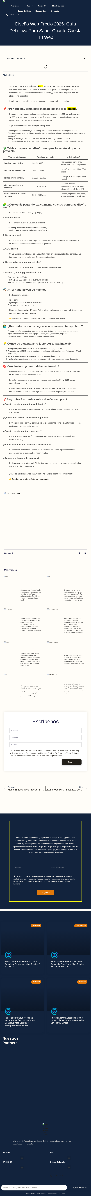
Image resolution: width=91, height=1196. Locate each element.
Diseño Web (43, 6)
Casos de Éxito (24, 11)
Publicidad (15, 6)
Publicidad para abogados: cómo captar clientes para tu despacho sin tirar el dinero (67, 1020)
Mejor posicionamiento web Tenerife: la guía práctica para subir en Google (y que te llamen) (30, 647)
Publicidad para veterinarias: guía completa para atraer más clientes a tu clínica (22, 964)
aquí (25, 881)
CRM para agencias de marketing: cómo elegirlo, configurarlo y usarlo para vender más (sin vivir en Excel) (30, 583)
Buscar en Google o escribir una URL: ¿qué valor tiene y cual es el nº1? (29, 680)
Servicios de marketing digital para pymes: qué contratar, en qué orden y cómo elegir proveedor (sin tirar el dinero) (74, 583)
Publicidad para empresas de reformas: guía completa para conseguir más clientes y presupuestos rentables (20, 1022)
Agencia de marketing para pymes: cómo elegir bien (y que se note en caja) (30, 613)
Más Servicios (58, 6)
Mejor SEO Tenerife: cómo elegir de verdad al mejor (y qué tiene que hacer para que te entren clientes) (73, 648)
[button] (84, 59)
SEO (28, 6)
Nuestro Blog (40, 11)
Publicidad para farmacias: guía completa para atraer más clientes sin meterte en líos (67, 964)
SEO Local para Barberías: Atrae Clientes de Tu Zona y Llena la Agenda (74, 679)
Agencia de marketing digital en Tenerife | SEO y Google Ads (74, 613)
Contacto (55, 11)
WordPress (31, 310)
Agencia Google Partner (59, 1176)
